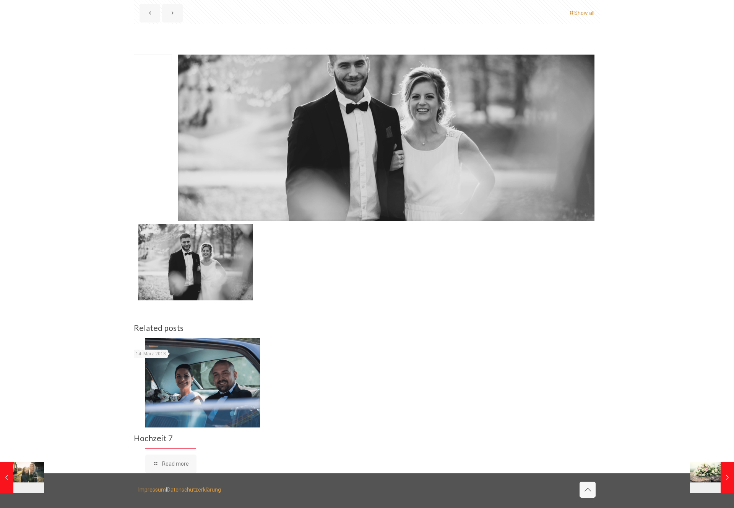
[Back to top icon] (588, 490)
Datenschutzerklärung (194, 490)
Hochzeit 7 (153, 438)
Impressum (152, 490)
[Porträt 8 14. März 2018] (22, 477)
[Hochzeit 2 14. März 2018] (712, 477)
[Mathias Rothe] (46, 17)
